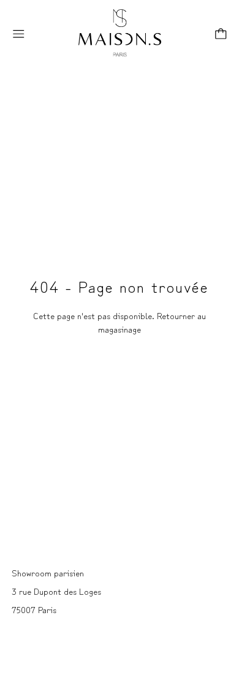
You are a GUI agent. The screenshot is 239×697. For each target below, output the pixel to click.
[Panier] (221, 34)
